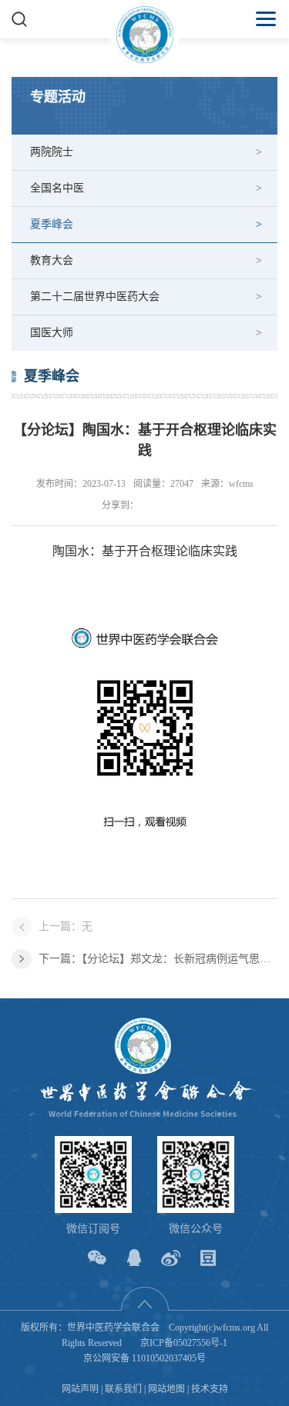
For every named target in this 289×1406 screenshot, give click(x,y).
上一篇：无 (65, 926)
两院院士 (51, 152)
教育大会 (51, 260)
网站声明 (80, 1389)
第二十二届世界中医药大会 (95, 296)
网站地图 (166, 1389)
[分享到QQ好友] (133, 1258)
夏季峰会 (51, 224)
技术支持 (209, 1389)
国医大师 (51, 332)
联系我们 (123, 1389)
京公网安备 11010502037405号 (144, 1358)
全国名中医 (57, 188)
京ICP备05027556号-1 (183, 1343)
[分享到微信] (96, 1258)
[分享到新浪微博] (170, 1258)
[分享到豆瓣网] (207, 1258)
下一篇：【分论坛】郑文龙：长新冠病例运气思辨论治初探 (158, 959)
